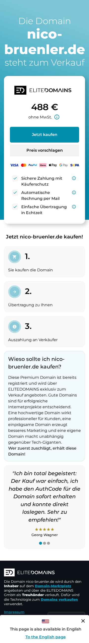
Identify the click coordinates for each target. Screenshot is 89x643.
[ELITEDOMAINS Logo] (44, 573)
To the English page (45, 637)
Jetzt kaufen (44, 134)
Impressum (14, 612)
